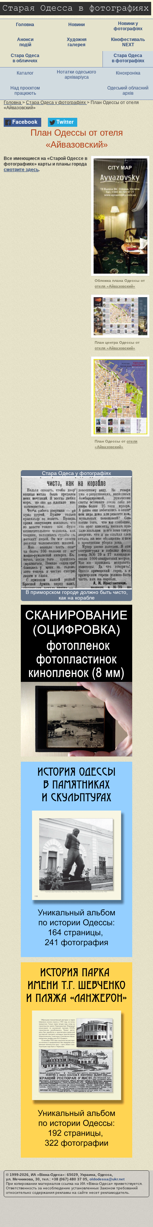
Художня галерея (77, 42)
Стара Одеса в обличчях (25, 58)
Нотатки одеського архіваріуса (76, 74)
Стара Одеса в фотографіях (128, 58)
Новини (76, 24)
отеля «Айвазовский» (115, 286)
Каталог (25, 73)
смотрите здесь (21, 169)
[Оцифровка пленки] (76, 754)
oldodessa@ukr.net (106, 1179)
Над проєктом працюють (25, 90)
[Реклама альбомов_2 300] (76, 1155)
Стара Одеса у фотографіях (76, 473)
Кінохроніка (128, 73)
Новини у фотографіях (128, 26)
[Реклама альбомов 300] (76, 955)
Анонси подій (25, 42)
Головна (25, 24)
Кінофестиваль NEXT (128, 42)
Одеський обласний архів (128, 90)
